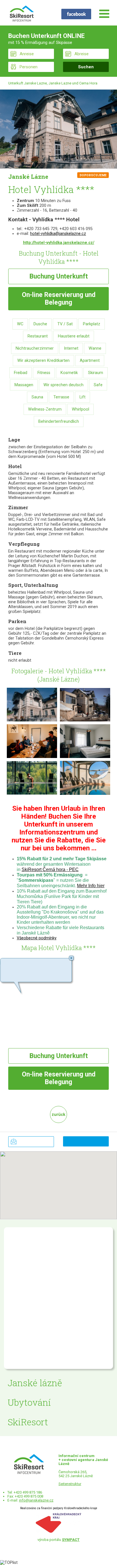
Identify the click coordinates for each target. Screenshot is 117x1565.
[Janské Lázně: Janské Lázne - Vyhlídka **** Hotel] (31, 704)
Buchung (59, 276)
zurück (58, 1114)
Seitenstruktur (69, 1484)
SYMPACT (71, 1540)
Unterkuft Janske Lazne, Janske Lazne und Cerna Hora (52, 83)
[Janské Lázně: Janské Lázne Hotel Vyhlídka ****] (58, 129)
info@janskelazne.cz (36, 1500)
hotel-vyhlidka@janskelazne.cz (58, 233)
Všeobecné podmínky (37, 938)
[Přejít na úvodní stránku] (22, 14)
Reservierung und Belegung (58, 298)
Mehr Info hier (91, 885)
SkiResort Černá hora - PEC (50, 869)
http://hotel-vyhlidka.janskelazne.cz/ (58, 242)
